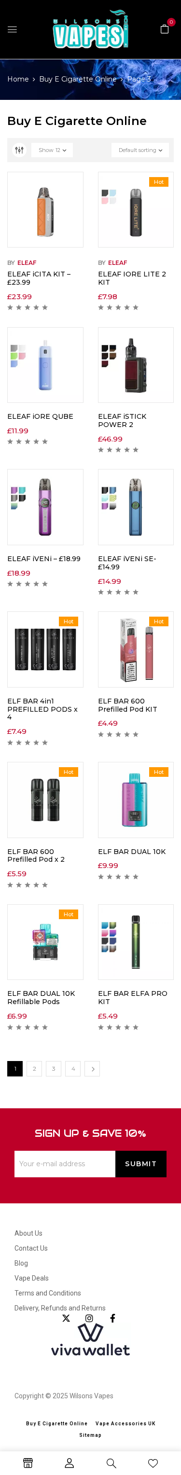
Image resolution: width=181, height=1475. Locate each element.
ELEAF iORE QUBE (40, 416)
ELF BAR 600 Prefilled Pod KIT (127, 705)
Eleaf (26, 262)
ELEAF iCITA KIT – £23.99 (38, 278)
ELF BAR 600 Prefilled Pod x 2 (36, 855)
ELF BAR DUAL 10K (132, 851)
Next (92, 1068)
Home (18, 79)
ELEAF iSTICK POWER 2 (122, 420)
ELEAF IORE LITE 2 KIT (132, 278)
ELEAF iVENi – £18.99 (44, 558)
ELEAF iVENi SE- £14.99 (127, 562)
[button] (164, 28)
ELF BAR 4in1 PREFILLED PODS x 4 (42, 709)
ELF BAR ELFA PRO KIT (132, 997)
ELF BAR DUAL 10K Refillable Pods (41, 997)
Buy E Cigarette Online (78, 79)
